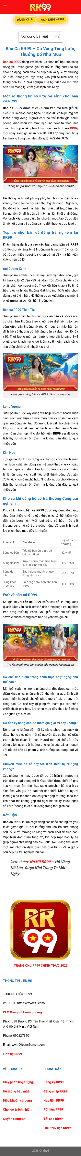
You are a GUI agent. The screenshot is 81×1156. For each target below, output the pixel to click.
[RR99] (40, 7)
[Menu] (5, 7)
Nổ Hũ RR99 (40, 862)
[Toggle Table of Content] (54, 37)
